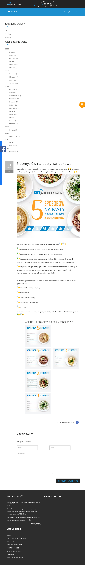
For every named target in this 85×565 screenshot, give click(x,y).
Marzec (13, 68)
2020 (7, 127)
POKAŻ (3, 149)
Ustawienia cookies (14, 551)
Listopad (14, 92)
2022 (7, 86)
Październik (15, 96)
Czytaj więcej (36, 524)
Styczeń (13, 83)
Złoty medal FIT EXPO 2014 (16, 538)
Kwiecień (13, 64)
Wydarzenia (9, 31)
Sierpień (13, 52)
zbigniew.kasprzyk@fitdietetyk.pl (48, 6)
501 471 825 (48, 4)
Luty (12, 80)
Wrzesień (14, 99)
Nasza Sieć (11, 542)
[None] (38, 336)
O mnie (9, 535)
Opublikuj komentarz (68, 481)
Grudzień (14, 89)
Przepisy (8, 37)
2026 (7, 49)
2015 (7, 139)
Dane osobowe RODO (15, 557)
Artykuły (8, 34)
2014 (7, 149)
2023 (7, 71)
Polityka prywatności (15, 545)
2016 (7, 133)
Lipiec (12, 55)
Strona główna (68, 12)
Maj (11, 61)
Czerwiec (13, 58)
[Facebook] (77, 422)
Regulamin (10, 554)
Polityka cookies (13, 548)
